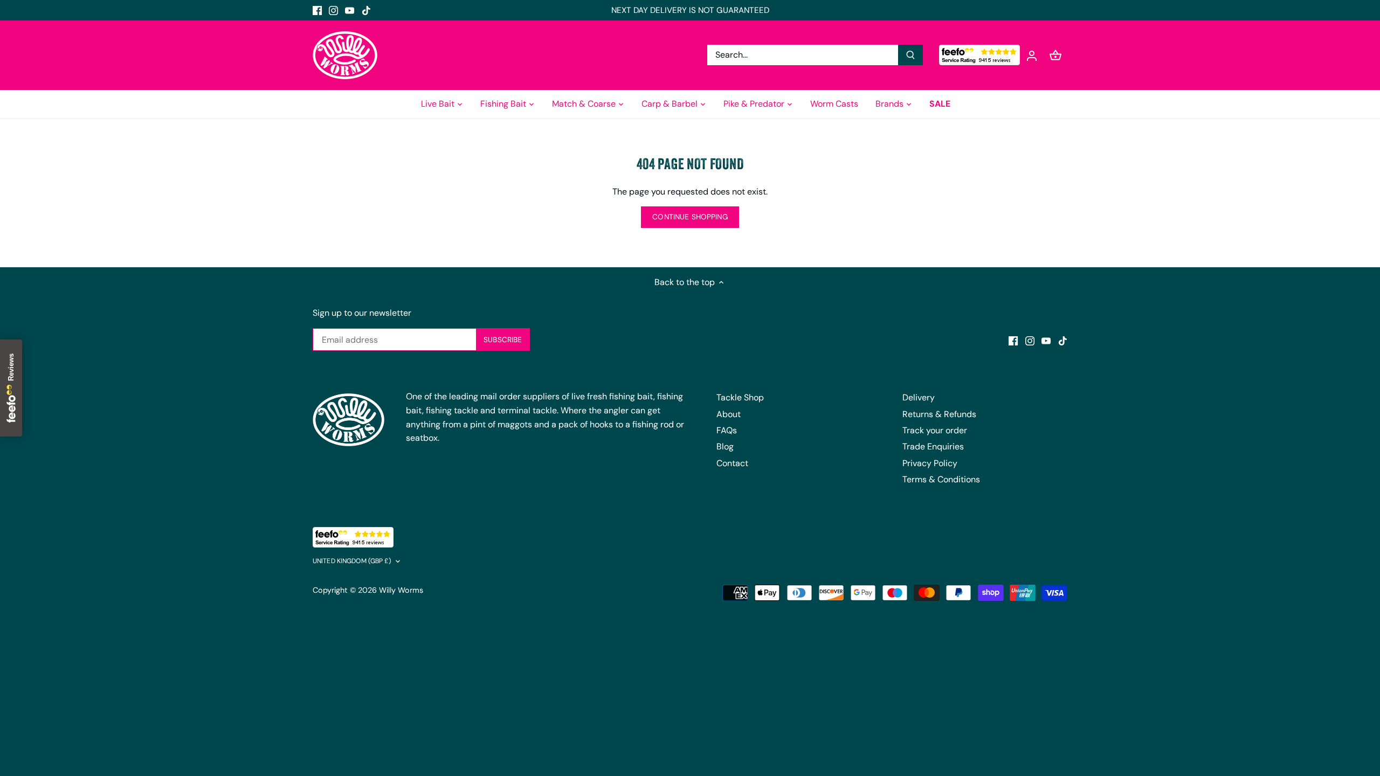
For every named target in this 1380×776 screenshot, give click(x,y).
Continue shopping (689, 216)
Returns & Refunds (939, 414)
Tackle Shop (740, 397)
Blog (725, 446)
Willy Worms (401, 590)
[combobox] (803, 55)
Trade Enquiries (933, 446)
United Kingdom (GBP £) (352, 561)
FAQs (726, 430)
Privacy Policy (929, 463)
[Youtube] (349, 10)
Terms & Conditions (941, 479)
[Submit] (910, 55)
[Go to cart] (1055, 55)
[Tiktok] (366, 10)
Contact (732, 463)
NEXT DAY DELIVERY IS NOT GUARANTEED (690, 10)
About (728, 414)
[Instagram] (333, 10)
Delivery (918, 397)
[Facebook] (317, 10)
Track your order (934, 430)
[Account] (1032, 55)
